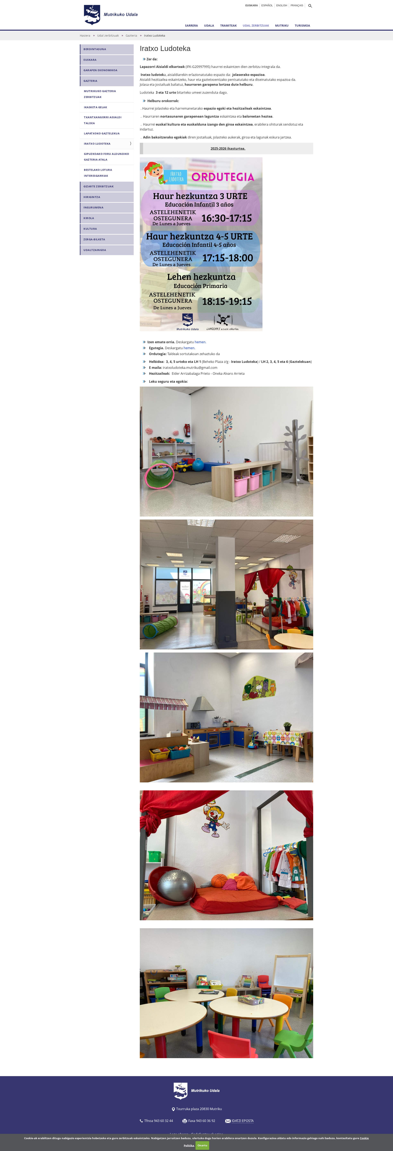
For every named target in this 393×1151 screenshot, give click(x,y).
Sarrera (191, 25)
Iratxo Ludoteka (97, 143)
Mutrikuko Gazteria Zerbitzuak (100, 94)
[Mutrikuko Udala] (111, 15)
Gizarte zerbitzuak (99, 186)
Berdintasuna (95, 49)
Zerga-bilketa (94, 239)
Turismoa (302, 25)
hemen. (200, 342)
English (281, 5)
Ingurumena (93, 207)
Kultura (90, 229)
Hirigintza (92, 197)
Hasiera (85, 35)
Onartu (202, 1145)
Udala (209, 25)
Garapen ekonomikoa (100, 70)
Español (267, 5)
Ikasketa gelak (95, 107)
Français (297, 5)
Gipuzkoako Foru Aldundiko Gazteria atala (106, 157)
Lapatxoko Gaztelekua (102, 133)
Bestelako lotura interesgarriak (98, 173)
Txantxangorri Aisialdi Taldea (102, 120)
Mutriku (282, 25)
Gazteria (131, 35)
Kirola (89, 218)
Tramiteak (228, 25)
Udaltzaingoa (95, 250)
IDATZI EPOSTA (243, 1120)
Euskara (251, 5)
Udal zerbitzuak (256, 25)
